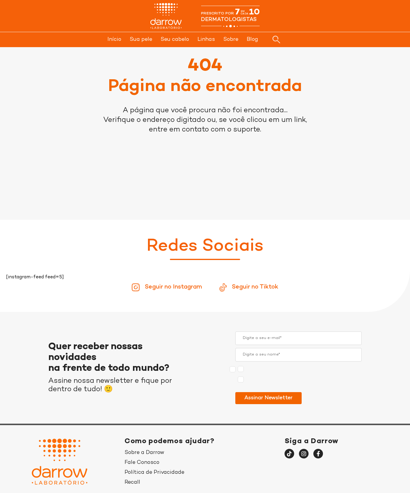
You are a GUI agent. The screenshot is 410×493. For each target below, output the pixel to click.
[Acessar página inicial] (166, 16)
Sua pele (141, 39)
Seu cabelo (175, 39)
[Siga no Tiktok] (289, 453)
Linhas (206, 39)
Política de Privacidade (154, 472)
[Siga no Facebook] (318, 453)
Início (114, 39)
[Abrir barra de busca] (276, 40)
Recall (132, 482)
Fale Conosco (142, 462)
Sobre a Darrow (144, 452)
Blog (252, 39)
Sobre (230, 39)
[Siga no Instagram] (304, 453)
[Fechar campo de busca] (299, 39)
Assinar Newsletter (268, 398)
